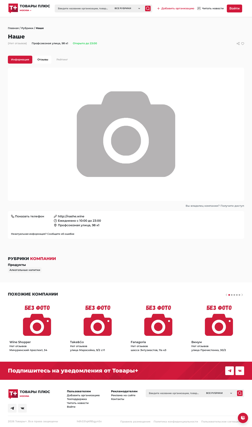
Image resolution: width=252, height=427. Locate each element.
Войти (234, 8)
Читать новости (78, 402)
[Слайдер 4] (239, 295)
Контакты (117, 399)
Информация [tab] (20, 59)
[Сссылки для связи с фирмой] (238, 43)
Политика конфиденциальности (176, 421)
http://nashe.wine (71, 216)
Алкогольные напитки (24, 269)
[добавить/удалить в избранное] (242, 43)
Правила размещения (135, 421)
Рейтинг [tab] (62, 59)
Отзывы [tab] (42, 59)
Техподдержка (77, 399)
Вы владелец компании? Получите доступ (215, 205)
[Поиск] (148, 8)
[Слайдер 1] (232, 295)
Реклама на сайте (123, 395)
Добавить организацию (83, 395)
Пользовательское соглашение (222, 421)
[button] (35, 10)
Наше (40, 28)
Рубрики (27, 28)
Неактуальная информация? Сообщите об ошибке (42, 233)
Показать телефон (29, 216)
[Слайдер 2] (234, 295)
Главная (13, 28)
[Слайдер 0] (229, 295)
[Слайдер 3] (237, 295)
